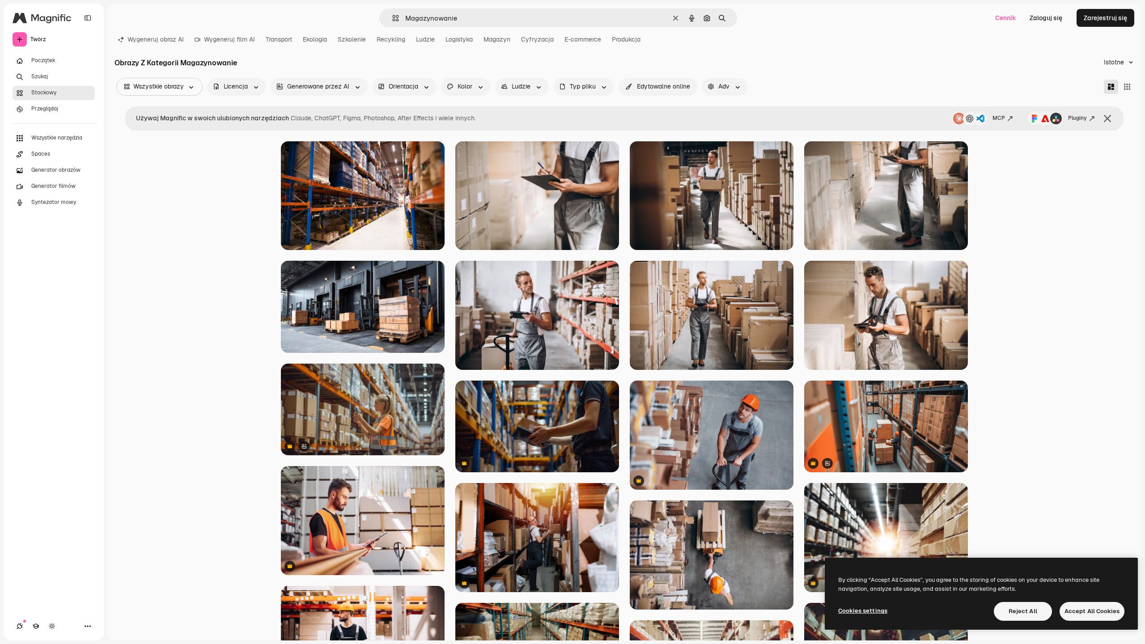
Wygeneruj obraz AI (155, 39)
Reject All (1023, 611)
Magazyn (496, 39)
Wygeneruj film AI (229, 39)
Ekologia (315, 39)
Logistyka (459, 39)
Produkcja (626, 39)
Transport (279, 39)
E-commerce (582, 39)
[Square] (1127, 87)
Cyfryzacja (537, 39)
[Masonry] (1111, 87)
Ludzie (425, 39)
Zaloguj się (1046, 18)
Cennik (1005, 18)
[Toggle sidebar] (88, 18)
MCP (998, 118)
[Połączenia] (20, 626)
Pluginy (1077, 118)
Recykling (391, 39)
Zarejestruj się (1105, 18)
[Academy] (36, 626)
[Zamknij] (1107, 118)
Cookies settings (862, 610)
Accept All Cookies (1092, 611)
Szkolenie (352, 39)
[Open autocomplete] (392, 18)
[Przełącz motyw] (52, 626)
